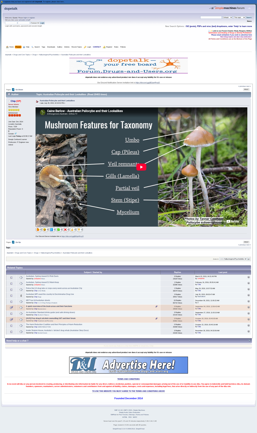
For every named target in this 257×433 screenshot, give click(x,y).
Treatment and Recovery (45, 321)
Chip (13, 101)
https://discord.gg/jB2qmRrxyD (147, 83)
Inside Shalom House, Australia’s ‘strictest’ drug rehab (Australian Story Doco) (57, 330)
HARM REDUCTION (44, 327)
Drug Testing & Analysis (49, 303)
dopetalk (10, 8)
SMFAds (113, 414)
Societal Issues (42, 333)
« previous (242, 86)
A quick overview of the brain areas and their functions (49, 306)
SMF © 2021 (128, 410)
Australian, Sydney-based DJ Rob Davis (42, 276)
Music (43, 278)
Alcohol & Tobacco (43, 315)
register (32, 18)
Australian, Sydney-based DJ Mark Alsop (42, 282)
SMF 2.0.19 (118, 410)
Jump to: (216, 259)
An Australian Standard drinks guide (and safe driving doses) (50, 312)
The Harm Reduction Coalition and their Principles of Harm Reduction (54, 324)
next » (248, 86)
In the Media (41, 291)
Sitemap (132, 414)
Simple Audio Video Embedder (129, 412)
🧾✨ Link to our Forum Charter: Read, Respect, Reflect (230, 31)
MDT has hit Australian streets (38, 300)
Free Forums (123, 414)
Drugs (39, 297)
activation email (24, 20)
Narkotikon (201, 296)
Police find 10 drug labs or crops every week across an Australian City (54, 288)
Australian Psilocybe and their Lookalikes (57, 101)
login (25, 18)
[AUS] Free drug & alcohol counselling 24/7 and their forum (51, 318)
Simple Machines (139, 410)
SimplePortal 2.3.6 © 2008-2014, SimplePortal (128, 429)
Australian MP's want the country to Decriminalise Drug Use (50, 294)
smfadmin (37, 278)
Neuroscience (42, 309)
